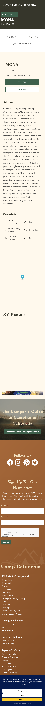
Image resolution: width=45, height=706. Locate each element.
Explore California (11, 650)
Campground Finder (13, 620)
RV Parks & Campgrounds (16, 576)
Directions (22, 89)
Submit (6, 542)
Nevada (5, 601)
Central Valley (7, 583)
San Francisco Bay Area (11, 610)
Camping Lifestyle (9, 669)
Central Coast (7, 580)
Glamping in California (10, 666)
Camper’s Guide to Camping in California (22, 431)
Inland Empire (7, 595)
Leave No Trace (8, 640)
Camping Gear (7, 663)
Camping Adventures (10, 654)
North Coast (6, 604)
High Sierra (6, 592)
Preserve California (12, 637)
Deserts (5, 586)
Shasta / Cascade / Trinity (12, 614)
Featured (5, 660)
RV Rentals (6, 627)
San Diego (6, 607)
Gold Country (7, 589)
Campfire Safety (8, 643)
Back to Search (10, 14)
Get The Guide (7, 630)
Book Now (22, 82)
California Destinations (10, 657)
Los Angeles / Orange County (13, 598)
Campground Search (10, 624)
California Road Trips (10, 672)
